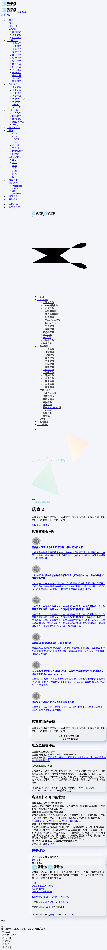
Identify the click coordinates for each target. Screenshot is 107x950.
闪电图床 (50, 902)
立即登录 (36, 860)
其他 (6, 944)
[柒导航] (43, 214)
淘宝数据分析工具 (41, 760)
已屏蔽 (7, 938)
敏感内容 (9, 941)
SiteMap (35, 883)
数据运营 (36, 502)
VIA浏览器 (62, 821)
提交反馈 (5, 947)
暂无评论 (38, 851)
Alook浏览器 (38, 821)
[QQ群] (32, 912)
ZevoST (71, 914)
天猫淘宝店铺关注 (57, 757)
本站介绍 (64, 897)
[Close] (2, 926)
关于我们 (55, 897)
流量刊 (49, 907)
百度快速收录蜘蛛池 (42, 891)
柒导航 (51, 914)
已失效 (7, 932)
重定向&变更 (10, 935)
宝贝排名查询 (72, 757)
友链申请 (36, 897)
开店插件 (45, 502)
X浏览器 (50, 821)
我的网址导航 (38, 888)
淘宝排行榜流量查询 (96, 757)
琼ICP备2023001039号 (42, 886)
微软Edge (74, 821)
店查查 (82, 757)
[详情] (32, 563)
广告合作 (45, 897)
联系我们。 (50, 844)
